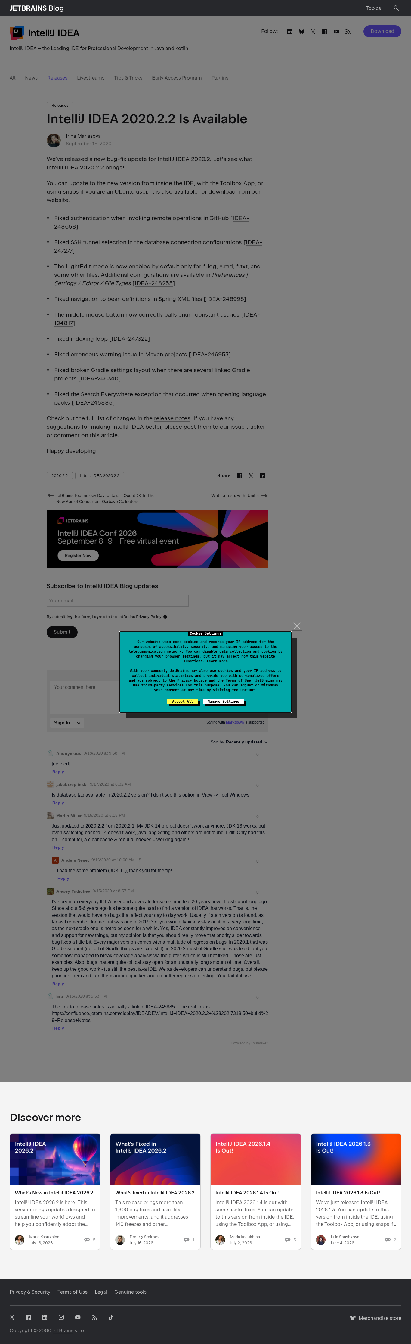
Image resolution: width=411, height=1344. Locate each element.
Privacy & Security (30, 1292)
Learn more (217, 661)
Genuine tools (130, 1292)
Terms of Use (238, 680)
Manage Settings (223, 701)
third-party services (162, 685)
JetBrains (63, 1330)
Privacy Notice (192, 680)
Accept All (182, 701)
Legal (101, 1292)
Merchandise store (378, 1321)
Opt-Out (247, 690)
